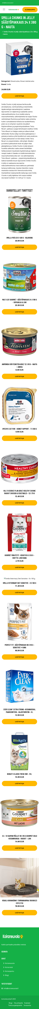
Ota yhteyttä (18, 1003)
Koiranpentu (9, 971)
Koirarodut (9, 967)
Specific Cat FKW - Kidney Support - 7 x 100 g (19, 429)
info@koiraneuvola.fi (7, 3)
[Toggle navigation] (4, 9)
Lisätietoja (19, 96)
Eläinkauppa (30, 10)
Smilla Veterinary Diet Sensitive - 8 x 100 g (19, 583)
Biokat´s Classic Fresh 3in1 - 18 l (19, 774)
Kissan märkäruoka (27, 81)
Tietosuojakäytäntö (15, 1005)
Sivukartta (27, 1005)
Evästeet (27, 1003)
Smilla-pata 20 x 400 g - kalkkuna (19, 237)
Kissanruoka (15, 81)
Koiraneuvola (9, 963)
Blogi (7, 975)
